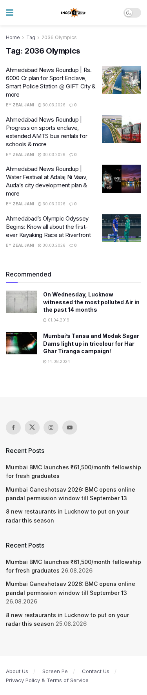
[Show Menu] (9, 12)
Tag (30, 37)
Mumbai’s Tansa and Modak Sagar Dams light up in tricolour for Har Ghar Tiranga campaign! (91, 343)
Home (13, 37)
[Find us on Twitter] (32, 427)
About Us (17, 671)
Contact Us (95, 671)
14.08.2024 (58, 361)
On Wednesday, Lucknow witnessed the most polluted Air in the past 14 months (91, 302)
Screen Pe (55, 671)
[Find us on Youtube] (69, 427)
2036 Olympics (59, 37)
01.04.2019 (58, 320)
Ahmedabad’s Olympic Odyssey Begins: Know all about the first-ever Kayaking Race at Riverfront (48, 227)
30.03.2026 (53, 104)
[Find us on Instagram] (51, 427)
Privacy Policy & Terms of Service (47, 680)
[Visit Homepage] (73, 13)
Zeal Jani (23, 104)
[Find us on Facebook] (13, 427)
